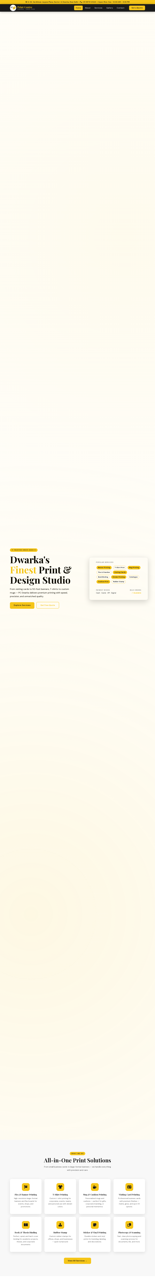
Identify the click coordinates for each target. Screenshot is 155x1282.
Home (78, 8)
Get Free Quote (47, 605)
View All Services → (77, 1261)
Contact (120, 8)
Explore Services (22, 605)
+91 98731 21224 (89, 2)
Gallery (109, 8)
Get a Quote (137, 8)
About (88, 8)
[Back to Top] (149, 1278)
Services (98, 8)
